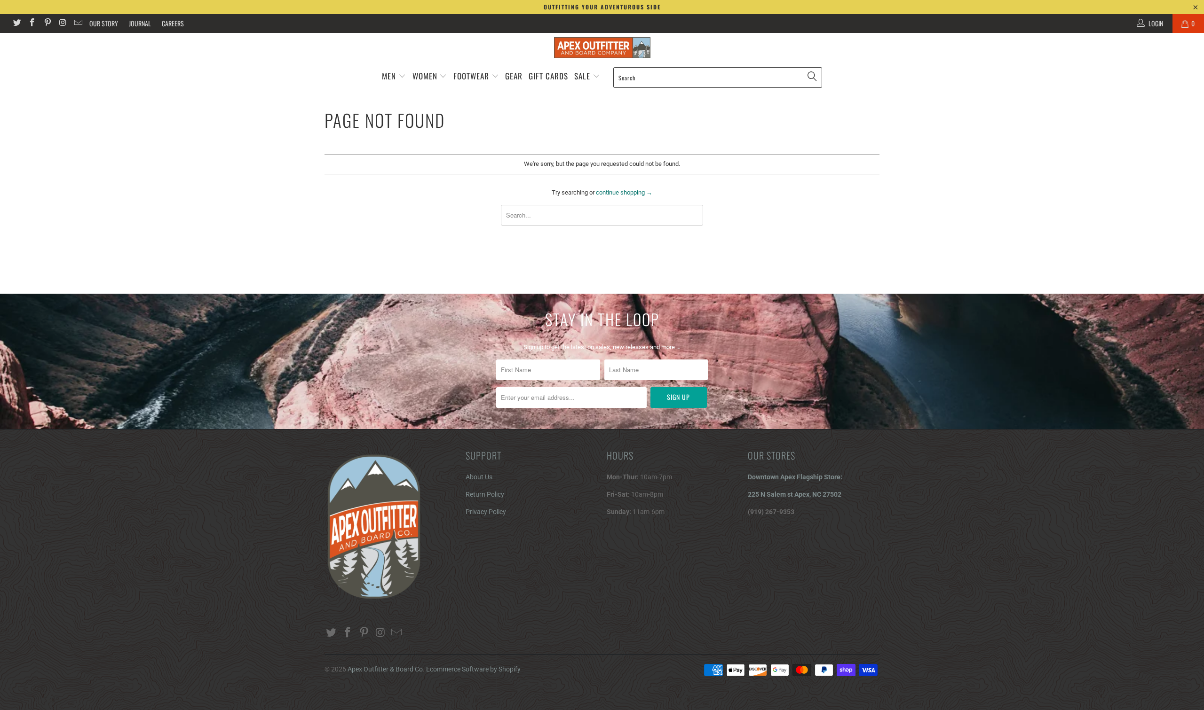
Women (424, 76)
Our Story (103, 23)
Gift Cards (548, 76)
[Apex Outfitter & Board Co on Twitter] (16, 23)
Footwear (471, 76)
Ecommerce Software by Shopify (473, 669)
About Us (479, 477)
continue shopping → (624, 192)
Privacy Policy (486, 511)
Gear (514, 76)
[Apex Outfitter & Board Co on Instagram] (62, 23)
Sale (583, 76)
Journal (140, 23)
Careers (173, 23)
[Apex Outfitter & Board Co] (602, 47)
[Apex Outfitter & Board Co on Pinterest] (47, 23)
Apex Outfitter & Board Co (385, 669)
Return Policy (485, 494)
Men (389, 76)
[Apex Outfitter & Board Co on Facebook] (32, 23)
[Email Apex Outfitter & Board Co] (77, 23)
